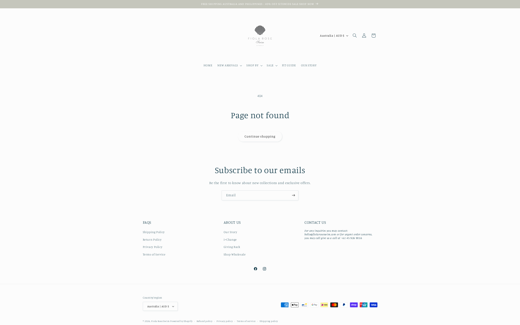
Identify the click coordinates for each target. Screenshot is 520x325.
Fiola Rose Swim (160, 321)
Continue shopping (260, 136)
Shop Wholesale (235, 254)
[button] (229, 65)
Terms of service (246, 321)
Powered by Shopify (181, 321)
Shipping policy (269, 321)
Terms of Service (154, 254)
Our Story (230, 232)
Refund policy (204, 321)
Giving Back (232, 247)
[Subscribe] (293, 195)
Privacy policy (225, 321)
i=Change (230, 239)
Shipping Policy (154, 232)
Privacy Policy (152, 247)
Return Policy (152, 239)
